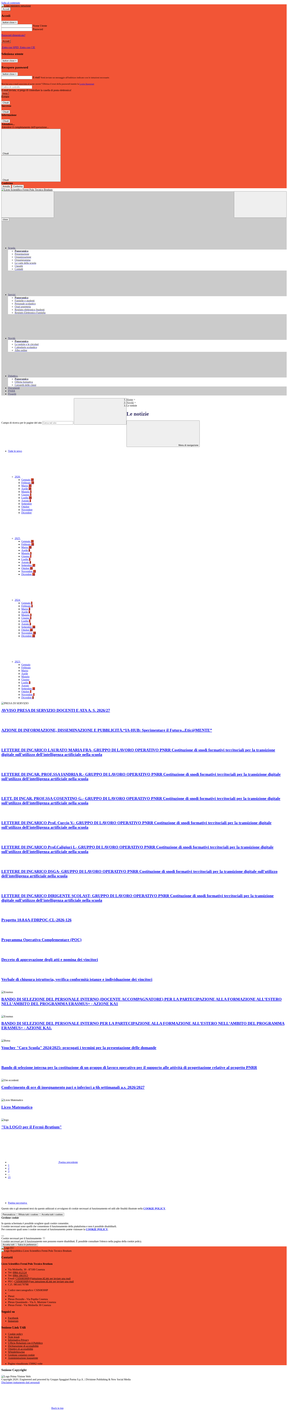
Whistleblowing (16, 1352)
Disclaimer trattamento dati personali (20, 1382)
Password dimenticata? (13, 35)
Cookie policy (15, 1334)
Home (129, 399)
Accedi (6, 9)
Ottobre (25, 506)
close (5, 219)
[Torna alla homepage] (144, 189)
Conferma (17, 186)
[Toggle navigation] (27, 204)
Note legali (14, 1337)
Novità (130, 402)
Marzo (26, 485)
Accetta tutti (52, 1214)
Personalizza (9, 1214)
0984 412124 (20, 1272)
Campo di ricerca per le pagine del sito (21, 422)
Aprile (26, 488)
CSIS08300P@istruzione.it (43, 1278)
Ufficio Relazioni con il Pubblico (25, 1343)
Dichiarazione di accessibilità (23, 1346)
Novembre (26, 509)
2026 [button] (18, 476)
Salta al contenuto (10, 2)
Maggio (26, 491)
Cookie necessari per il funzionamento (21, 1238)
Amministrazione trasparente (23, 1358)
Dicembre (26, 512)
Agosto (26, 500)
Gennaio (27, 479)
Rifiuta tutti (28, 1214)
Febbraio (27, 482)
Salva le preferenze (27, 1244)
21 (9, 1177)
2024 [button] (18, 600)
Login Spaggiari (87, 84)
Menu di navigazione (188, 445)
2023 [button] (18, 661)
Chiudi (6, 102)
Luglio (26, 497)
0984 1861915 (20, 1275)
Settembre (26, 503)
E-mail (36, 77)
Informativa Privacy (18, 1340)
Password (38, 29)
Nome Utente (40, 25)
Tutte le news (15, 451)
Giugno (26, 494)
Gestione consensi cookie (21, 1355)
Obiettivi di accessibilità (20, 1349)
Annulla (6, 186)
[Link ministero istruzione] (16, 5)
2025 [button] (18, 538)
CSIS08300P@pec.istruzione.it (44, 1281)
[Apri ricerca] (260, 204)
